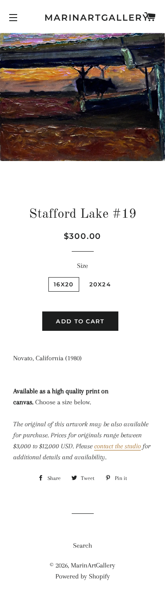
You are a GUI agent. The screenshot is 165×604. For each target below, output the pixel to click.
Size (82, 266)
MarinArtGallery (82, 17)
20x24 (100, 284)
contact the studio (117, 446)
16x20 (64, 284)
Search (82, 545)
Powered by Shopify (82, 576)
